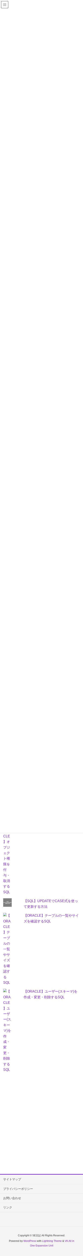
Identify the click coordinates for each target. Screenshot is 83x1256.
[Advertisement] (41, 1122)
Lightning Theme (52, 1241)
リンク (7, 1207)
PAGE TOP (76, 1214)
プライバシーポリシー (18, 1188)
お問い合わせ (12, 1198)
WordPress (29, 1241)
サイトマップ (12, 1179)
